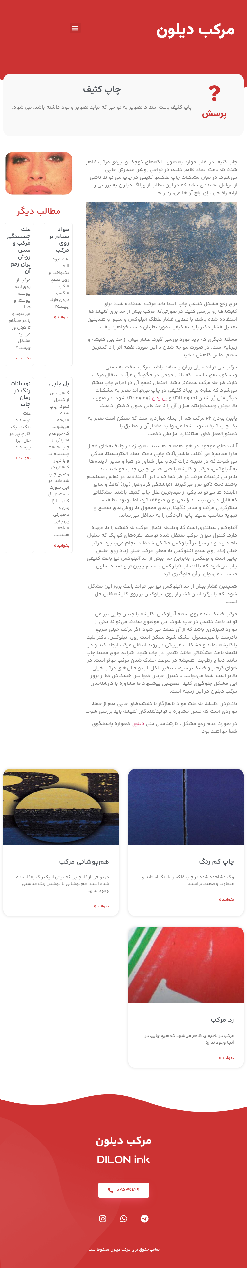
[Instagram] (103, 1218)
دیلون (138, 724)
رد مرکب (222, 1020)
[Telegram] (144, 1218)
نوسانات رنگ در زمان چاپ (20, 394)
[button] (75, 28)
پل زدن (159, 398)
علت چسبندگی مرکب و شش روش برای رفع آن (18, 250)
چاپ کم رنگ (216, 862)
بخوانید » (61, 317)
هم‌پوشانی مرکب (84, 862)
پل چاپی (59, 383)
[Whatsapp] (123, 1218)
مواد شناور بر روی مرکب (59, 240)
